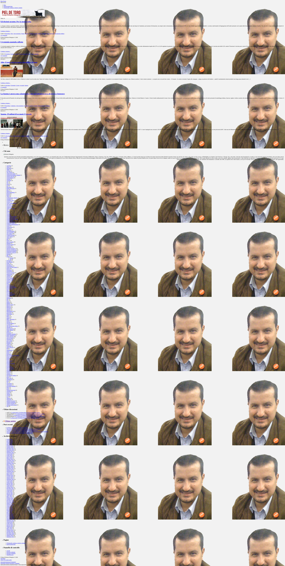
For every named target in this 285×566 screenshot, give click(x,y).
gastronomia (9, 274)
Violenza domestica (11, 402)
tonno (8, 389)
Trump (8, 393)
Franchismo (9, 271)
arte (7, 181)
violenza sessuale (11, 403)
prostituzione (10, 350)
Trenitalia (9, 391)
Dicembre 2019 (10, 516)
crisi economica (17, 33)
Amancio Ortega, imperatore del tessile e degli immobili (20, 433)
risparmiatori (9, 360)
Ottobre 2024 (10, 462)
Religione (9, 358)
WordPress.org (10, 554)
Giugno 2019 (10, 524)
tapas (8, 380)
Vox (7, 406)
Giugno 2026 (10, 440)
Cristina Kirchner (11, 235)
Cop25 (8, 226)
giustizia (31, 33)
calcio (8, 196)
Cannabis (9, 199)
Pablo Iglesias (10, 330)
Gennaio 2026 (10, 447)
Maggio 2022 (10, 484)
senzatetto (9, 370)
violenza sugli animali (12, 405)
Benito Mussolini (11, 188)
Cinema (8, 211)
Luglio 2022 (9, 482)
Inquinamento (10, 288)
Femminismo (10, 266)
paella (8, 331)
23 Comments (4, 35)
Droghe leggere (10, 244)
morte (8, 315)
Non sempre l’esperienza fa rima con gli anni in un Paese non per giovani (24, 429)
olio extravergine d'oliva (12, 326)
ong (10, 259)
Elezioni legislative (11, 248)
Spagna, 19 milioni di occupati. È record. (16, 114)
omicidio (9, 327)
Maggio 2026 (10, 442)
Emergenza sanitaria (11, 251)
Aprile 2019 (9, 527)
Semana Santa (10, 367)
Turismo (8, 394)
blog (12, 33)
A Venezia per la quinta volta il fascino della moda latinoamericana (22, 430)
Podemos (9, 343)
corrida (8, 228)
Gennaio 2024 (10, 467)
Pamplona (9, 332)
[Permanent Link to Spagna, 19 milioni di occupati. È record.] (12, 127)
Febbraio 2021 (10, 498)
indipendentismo (10, 286)
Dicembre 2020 (10, 500)
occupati (35, 33)
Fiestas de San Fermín (12, 267)
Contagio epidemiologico (12, 224)
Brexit (8, 195)
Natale (8, 320)
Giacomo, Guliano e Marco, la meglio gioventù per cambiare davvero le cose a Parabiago (27, 431)
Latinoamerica (10, 295)
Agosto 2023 (10, 472)
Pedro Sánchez (10, 336)
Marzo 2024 (9, 464)
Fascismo (9, 264)
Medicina (9, 307)
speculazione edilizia (59, 33)
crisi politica (9, 234)
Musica (8, 316)
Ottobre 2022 (10, 478)
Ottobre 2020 (10, 503)
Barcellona (7, 33)
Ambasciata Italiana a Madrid (13, 175)
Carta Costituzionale (11, 203)
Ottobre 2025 (10, 451)
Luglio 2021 (9, 491)
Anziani (8, 179)
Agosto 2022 (10, 480)
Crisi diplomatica (10, 231)
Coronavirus (9, 227)
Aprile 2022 (9, 486)
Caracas (8, 201)
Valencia (48, 105)
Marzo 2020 (9, 512)
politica (39, 33)
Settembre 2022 (10, 479)
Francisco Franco (11, 272)
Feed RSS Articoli (5, 563)
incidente (9, 284)
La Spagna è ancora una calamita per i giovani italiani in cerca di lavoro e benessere (33, 94)
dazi (7, 239)
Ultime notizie (10, 421)
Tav (7, 382)
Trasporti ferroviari (11, 390)
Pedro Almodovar (11, 335)
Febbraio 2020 (10, 514)
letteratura (9, 298)
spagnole (9, 374)
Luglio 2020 (9, 507)
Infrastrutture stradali (11, 287)
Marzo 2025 (9, 458)
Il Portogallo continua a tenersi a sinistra (13, 7)
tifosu (8, 387)
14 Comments (4, 55)
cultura (8, 238)
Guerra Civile (10, 280)
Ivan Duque (9, 292)
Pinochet (9, 342)
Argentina (9, 180)
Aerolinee (9, 165)
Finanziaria (9, 270)
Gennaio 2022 (10, 487)
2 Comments (4, 87)
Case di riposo (10, 205)
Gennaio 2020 (10, 515)
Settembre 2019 (10, 520)
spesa (8, 376)
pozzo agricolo (10, 347)
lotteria (8, 302)
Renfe (8, 359)
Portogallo (9, 346)
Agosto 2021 (10, 490)
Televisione (9, 384)
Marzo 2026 (9, 444)
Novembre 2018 (10, 534)
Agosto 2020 (10, 506)
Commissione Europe (12, 216)
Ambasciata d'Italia (11, 173)
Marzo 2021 (9, 496)
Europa (26, 33)
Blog (5, 5)
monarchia (9, 312)
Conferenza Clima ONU (12, 219)
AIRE (8, 169)
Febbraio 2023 (10, 475)
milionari (9, 310)
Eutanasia (9, 260)
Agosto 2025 (10, 454)
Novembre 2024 (10, 460)
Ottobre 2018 (10, 535)
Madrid (24, 54)
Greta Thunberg (10, 278)
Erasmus (9, 254)
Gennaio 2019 (10, 531)
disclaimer (3, 558)
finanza (16, 54)
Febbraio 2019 (10, 530)
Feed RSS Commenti (14, 563)
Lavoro (20, 54)
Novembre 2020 (10, 502)
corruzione (9, 230)
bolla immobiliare (11, 192)
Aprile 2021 (9, 495)
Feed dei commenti (11, 553)
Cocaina (8, 213)
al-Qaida (9, 171)
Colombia (9, 215)
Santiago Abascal (11, 363)
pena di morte (10, 338)
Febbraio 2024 (10, 466)
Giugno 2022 (10, 483)
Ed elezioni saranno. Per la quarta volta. (16, 22)
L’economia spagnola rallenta (12, 42)
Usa (7, 397)
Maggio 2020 (10, 510)
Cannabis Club (10, 200)
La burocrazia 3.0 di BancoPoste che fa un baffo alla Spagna (26, 412)
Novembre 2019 (10, 518)
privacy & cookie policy (6, 560)
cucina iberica (10, 236)
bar (7, 185)
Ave (7, 183)
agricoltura (7, 85)
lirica (8, 300)
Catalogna (13, 105)
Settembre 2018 (10, 536)
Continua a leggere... (5, 31)
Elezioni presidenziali (12, 250)
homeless (9, 282)
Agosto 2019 (10, 522)
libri (7, 299)
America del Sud (10, 176)
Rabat (8, 352)
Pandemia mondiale (11, 334)
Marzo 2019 (9, 528)
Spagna (26, 85)
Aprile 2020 (9, 511)
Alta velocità (9, 172)
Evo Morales (10, 262)
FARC (8, 263)
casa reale (9, 204)
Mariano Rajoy (10, 304)
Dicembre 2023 (10, 468)
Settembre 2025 (10, 452)
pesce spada (9, 340)
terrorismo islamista (11, 386)
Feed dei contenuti (11, 552)
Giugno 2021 (10, 492)
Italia (8, 290)
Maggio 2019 (10, 526)
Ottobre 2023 (10, 470)
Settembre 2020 (10, 504)
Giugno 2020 (10, 508)
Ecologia (9, 246)
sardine (8, 364)
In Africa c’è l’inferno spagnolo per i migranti (17, 427)
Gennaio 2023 (10, 476)
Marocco (9, 306)
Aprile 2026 (9, 443)
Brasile (8, 193)
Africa (8, 167)
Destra (22, 33)
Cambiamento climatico (12, 197)
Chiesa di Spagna (11, 208)
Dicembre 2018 (10, 532)
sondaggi (9, 371)
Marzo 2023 (9, 474)
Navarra (8, 322)
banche (8, 184)
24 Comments (4, 137)
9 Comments (4, 107)
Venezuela (9, 399)
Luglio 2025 (9, 455)
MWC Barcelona (11, 319)
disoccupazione (16, 136)
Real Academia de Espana (13, 355)
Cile (7, 209)
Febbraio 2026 (10, 446)
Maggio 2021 (10, 494)
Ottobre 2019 (10, 519)
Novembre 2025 (10, 450)
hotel (8, 283)
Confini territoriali (11, 222)
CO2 (8, 212)
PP (7, 348)
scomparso (9, 366)
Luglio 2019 (9, 523)
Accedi (8, 550)
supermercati (9, 379)
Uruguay (9, 395)
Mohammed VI (10, 311)
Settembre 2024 (10, 463)
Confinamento (10, 220)
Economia (7, 54)
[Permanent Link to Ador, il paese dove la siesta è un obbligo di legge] (12, 76)
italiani (8, 291)
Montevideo (9, 314)
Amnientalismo (10, 177)
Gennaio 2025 (10, 459)
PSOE (8, 351)
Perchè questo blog (8, 6)
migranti (11, 258)
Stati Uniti (9, 378)
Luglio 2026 (9, 439)
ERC (8, 255)
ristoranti (44, 33)
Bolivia (8, 191)
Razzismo (9, 354)
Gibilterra (9, 275)
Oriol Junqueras (10, 328)
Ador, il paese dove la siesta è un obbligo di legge (19, 62)
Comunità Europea (11, 218)
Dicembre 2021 (10, 488)
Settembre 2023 (10, 471)
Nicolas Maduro (10, 323)
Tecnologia (9, 383)
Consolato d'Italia (11, 223)
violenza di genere (11, 401)
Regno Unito (10, 356)
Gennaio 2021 (10, 499)
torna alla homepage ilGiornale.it (8, 562)
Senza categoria (50, 33)
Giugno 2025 (10, 456)
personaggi (9, 339)
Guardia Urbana (10, 279)
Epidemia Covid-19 (11, 252)
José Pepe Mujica (11, 294)
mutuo (8, 318)
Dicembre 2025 (10, 448)
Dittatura (9, 243)
